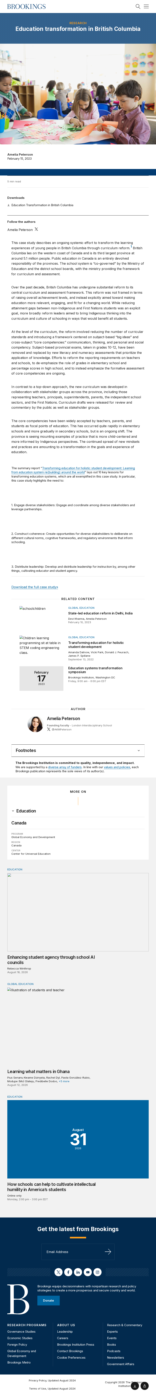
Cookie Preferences (71, 1357)
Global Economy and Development (33, 837)
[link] (26, 811)
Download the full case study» (34, 587)
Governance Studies (21, 1331)
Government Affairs (120, 1364)
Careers (62, 1338)
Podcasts (113, 1351)
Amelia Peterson (20, 154)
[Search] (138, 6)
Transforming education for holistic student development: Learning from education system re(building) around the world (73, 470)
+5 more (64, 1081)
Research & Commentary (124, 1325)
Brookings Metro (19, 1362)
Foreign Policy (17, 1344)
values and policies (117, 767)
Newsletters (115, 1357)
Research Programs (27, 1325)
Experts (112, 1331)
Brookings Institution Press (75, 1344)
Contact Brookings (70, 1351)
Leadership (65, 1331)
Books (111, 1344)
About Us (66, 1325)
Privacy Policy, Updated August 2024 (52, 1380)
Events (112, 1338)
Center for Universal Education (31, 853)
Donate (48, 1300)
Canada (18, 822)
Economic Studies (19, 1338)
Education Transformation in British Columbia (42, 205)
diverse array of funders (65, 767)
